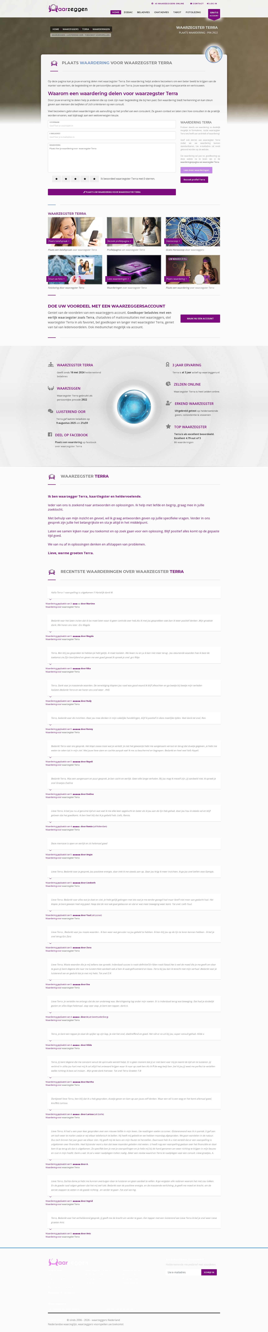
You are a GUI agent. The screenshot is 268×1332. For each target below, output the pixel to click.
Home (56, 29)
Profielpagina (114, 249)
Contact (89, 1283)
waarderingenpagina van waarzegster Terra (200, 162)
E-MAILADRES (54, 133)
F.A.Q (51, 1283)
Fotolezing (193, 12)
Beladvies (143, 12)
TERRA (85, 29)
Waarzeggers (56, 1270)
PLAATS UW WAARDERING (113, 192)
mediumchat (104, 327)
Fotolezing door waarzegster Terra (66, 287)
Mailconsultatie (94, 1274)
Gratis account (56, 1278)
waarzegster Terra (71, 606)
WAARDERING (54, 145)
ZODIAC (128, 12)
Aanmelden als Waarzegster (64, 1309)
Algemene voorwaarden (62, 1287)
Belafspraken (130, 1274)
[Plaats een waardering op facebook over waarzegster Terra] (50, 435)
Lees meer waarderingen (196, 170)
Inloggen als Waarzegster (120, 1309)
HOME (115, 12)
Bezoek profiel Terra (194, 179)
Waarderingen (114, 287)
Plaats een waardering (177, 287)
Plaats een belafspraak (60, 249)
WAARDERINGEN (101, 29)
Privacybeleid (130, 1283)
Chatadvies (161, 12)
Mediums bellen (132, 1270)
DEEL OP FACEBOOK (71, 435)
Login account (93, 1278)
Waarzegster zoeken (97, 1270)
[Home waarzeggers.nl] (68, 1262)
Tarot (177, 12)
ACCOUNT (214, 14)
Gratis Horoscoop (175, 249)
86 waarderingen (183, 442)
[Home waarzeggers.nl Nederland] (68, 8)
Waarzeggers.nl (57, 1320)
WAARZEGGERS (70, 29)
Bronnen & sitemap (61, 1293)
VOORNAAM (54, 122)
